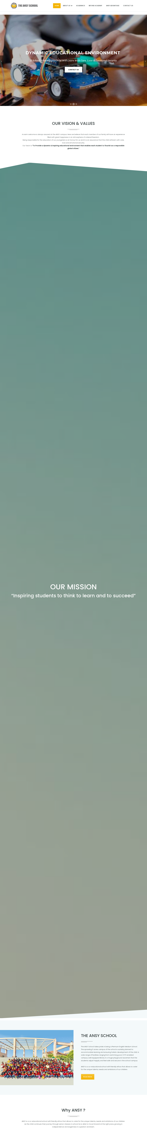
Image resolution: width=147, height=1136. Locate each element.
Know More (87, 1077)
